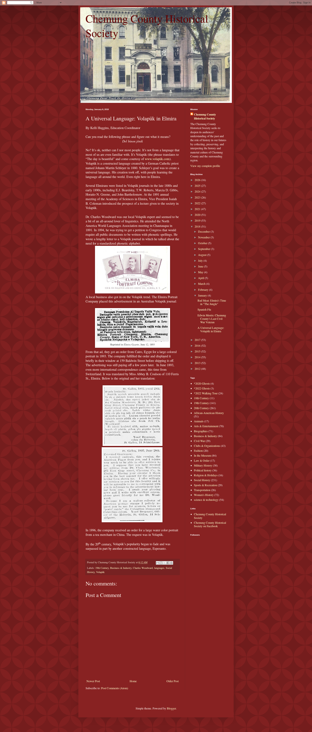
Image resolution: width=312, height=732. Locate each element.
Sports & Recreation (205, 485)
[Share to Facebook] (168, 563)
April (201, 278)
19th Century (102, 568)
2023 (198, 197)
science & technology (206, 500)
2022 (198, 203)
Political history (203, 470)
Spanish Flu (204, 309)
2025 (198, 186)
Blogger (171, 708)
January (203, 295)
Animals (198, 421)
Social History (202, 480)
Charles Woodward (143, 568)
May (201, 272)
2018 (198, 226)
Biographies (201, 431)
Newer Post (93, 681)
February (203, 289)
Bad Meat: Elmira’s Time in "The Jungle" (212, 302)
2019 (198, 220)
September (204, 249)
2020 (198, 215)
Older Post (172, 681)
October (203, 243)
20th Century (201, 408)
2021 (198, 209)
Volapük (100, 572)
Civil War (199, 441)
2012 (198, 369)
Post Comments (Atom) (114, 688)
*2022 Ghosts (202, 388)
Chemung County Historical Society (205, 116)
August (202, 255)
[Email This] (157, 563)
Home (133, 681)
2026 (198, 180)
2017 (198, 340)
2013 (198, 363)
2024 (198, 191)
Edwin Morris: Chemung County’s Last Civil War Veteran (212, 318)
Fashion (198, 450)
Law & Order (201, 460)
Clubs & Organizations (207, 446)
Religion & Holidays (206, 475)
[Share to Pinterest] (171, 563)
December (204, 231)
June (201, 266)
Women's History (204, 495)
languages (159, 568)
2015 (198, 351)
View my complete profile (205, 166)
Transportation (202, 490)
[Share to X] (164, 563)
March (202, 284)
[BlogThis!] (161, 563)
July (200, 260)
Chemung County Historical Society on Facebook (210, 524)
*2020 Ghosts (202, 383)
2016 (198, 345)
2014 (198, 357)
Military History (203, 465)
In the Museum (202, 455)
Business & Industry (120, 568)
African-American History (209, 413)
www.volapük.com (157, 158)
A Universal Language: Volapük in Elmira (211, 329)
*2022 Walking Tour (206, 393)
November (204, 237)
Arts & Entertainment (206, 426)
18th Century (201, 398)
